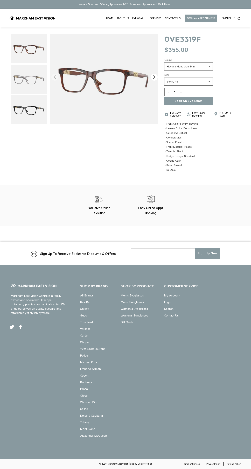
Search (168, 308)
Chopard (85, 342)
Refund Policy (234, 464)
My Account (172, 295)
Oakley (84, 308)
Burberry (86, 382)
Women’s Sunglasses (134, 315)
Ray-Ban (85, 302)
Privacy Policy (213, 464)
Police (84, 355)
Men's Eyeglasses (132, 295)
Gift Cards (127, 322)
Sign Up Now (208, 253)
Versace (85, 328)
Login (167, 302)
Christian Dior (89, 402)
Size (167, 74)
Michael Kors (88, 362)
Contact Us (171, 315)
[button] (233, 18)
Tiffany (84, 422)
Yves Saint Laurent (92, 348)
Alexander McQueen (93, 435)
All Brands (87, 295)
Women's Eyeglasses (134, 308)
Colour (168, 59)
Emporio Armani (90, 368)
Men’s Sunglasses (132, 302)
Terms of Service (191, 464)
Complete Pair (145, 463)
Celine (84, 408)
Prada (84, 388)
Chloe (84, 395)
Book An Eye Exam (189, 101)
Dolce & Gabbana (91, 415)
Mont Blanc (87, 428)
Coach (84, 375)
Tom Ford (86, 322)
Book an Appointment (201, 18)
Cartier (84, 335)
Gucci (83, 315)
